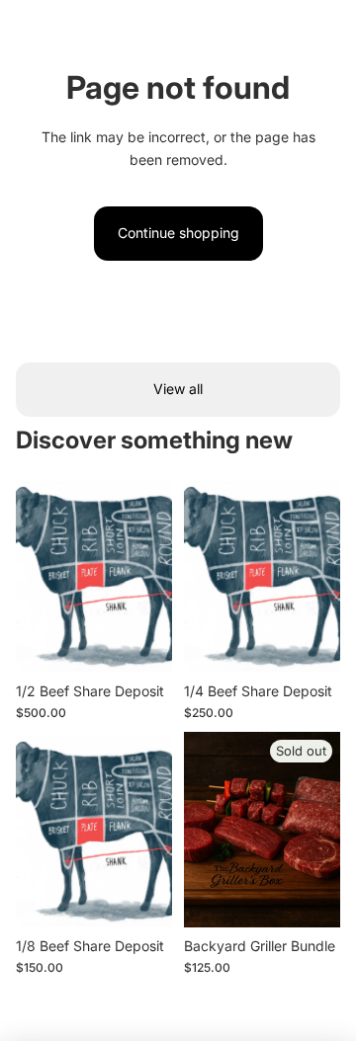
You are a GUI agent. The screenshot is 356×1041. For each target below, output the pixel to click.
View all (178, 388)
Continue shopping (178, 232)
